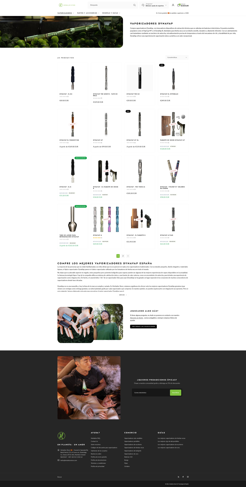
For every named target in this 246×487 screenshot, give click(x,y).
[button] (183, 5)
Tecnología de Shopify (183, 484)
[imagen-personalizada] (61, 439)
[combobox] (113, 5)
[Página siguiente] (128, 256)
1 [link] (118, 256)
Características (172, 57)
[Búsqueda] (135, 5)
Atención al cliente (136, 318)
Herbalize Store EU (173, 484)
